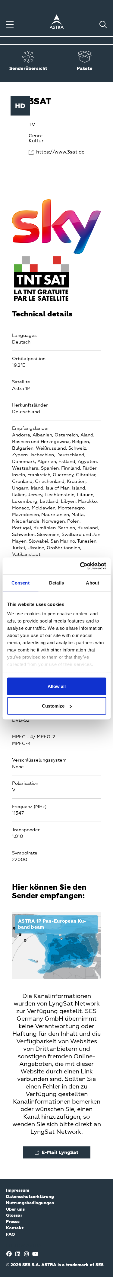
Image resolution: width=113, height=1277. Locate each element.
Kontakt (15, 1228)
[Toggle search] (103, 24)
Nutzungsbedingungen (30, 1203)
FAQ (10, 1234)
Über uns (15, 1209)
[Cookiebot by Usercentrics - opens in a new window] (80, 566)
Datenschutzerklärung (30, 1197)
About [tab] (92, 582)
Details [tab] (56, 582)
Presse (13, 1222)
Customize (53, 705)
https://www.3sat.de (60, 152)
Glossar (14, 1215)
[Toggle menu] (10, 24)
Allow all (57, 686)
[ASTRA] (56, 22)
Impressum (17, 1190)
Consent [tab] (20, 582)
